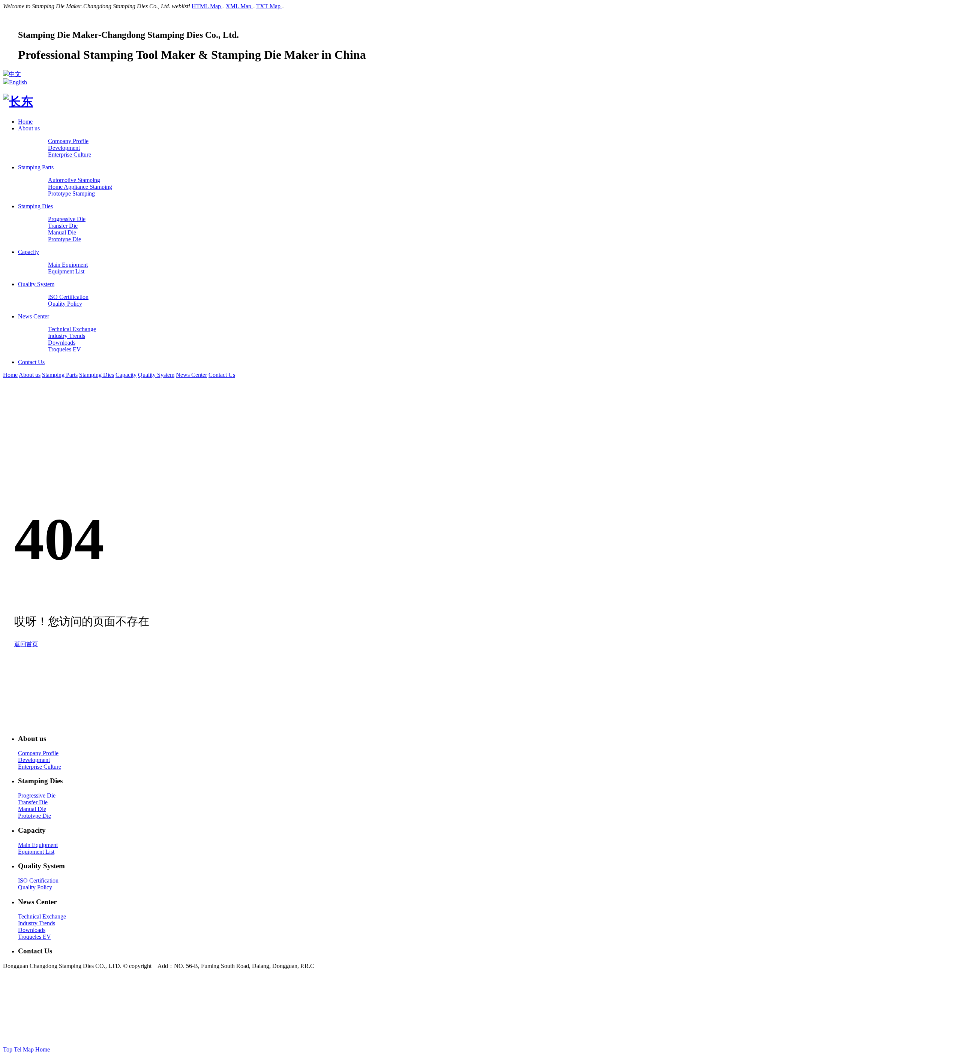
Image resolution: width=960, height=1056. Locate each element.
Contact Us (31, 362)
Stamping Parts (36, 167)
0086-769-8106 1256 (421, 993)
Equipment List (36, 851)
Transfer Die (33, 802)
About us (29, 128)
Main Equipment (38, 845)
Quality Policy (35, 887)
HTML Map (207, 6)
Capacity (28, 252)
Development (34, 760)
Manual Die (32, 809)
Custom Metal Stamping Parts (611, 1014)
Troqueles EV (34, 937)
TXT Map (269, 6)
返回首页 (26, 644)
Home (25, 121)
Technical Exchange (42, 916)
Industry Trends (36, 923)
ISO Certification (38, 880)
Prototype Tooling (518, 1014)
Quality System (36, 284)
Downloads (31, 930)
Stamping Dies (35, 206)
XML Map (239, 6)
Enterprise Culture (39, 766)
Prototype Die (34, 816)
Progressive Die (37, 795)
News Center (33, 316)
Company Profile (38, 753)
